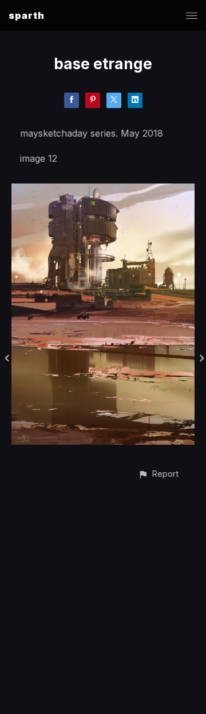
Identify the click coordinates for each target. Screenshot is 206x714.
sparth (27, 15)
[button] (158, 473)
